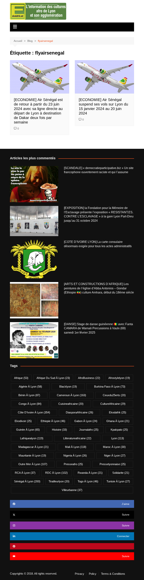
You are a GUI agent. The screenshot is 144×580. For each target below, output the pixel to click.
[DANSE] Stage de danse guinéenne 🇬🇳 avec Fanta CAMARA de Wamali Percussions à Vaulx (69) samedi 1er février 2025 (98, 328)
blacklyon (68, 386)
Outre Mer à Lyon (32, 464)
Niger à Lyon (114, 455)
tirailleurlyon (59, 481)
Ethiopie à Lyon (53, 421)
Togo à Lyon (88, 481)
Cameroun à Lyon (71, 395)
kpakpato (119, 429)
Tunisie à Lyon (118, 481)
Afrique (21, 377)
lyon (117, 438)
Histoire (59, 429)
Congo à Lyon (30, 403)
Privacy (79, 573)
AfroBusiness (89, 377)
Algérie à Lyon (30, 386)
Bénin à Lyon (29, 395)
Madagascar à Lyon (33, 446)
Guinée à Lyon (28, 429)
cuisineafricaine (70, 403)
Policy (92, 573)
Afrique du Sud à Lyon (53, 377)
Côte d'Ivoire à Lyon (34, 412)
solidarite (120, 472)
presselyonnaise (113, 464)
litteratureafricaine (77, 438)
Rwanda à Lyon (90, 472)
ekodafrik (117, 412)
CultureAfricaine (112, 403)
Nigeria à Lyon (75, 455)
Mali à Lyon (75, 446)
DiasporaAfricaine (79, 412)
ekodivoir (23, 421)
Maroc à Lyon (114, 446)
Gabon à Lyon (85, 421)
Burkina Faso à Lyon (109, 386)
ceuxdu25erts (114, 395)
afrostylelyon (119, 377)
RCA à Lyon (25, 472)
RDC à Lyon (56, 472)
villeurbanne (72, 490)
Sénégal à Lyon (27, 481)
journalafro (88, 429)
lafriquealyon (31, 438)
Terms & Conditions (113, 573)
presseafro (73, 464)
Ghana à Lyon (117, 421)
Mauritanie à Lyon (32, 455)
